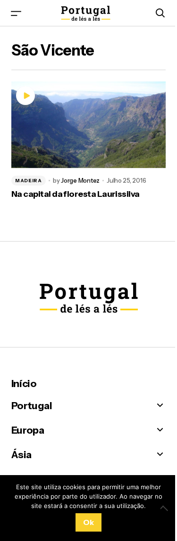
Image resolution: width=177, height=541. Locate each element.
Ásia (21, 454)
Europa (27, 430)
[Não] (165, 508)
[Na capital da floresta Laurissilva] (88, 124)
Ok (88, 522)
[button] (16, 13)
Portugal (31, 406)
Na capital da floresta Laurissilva (75, 194)
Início (23, 383)
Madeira (28, 181)
